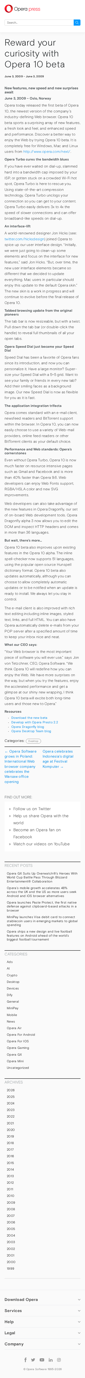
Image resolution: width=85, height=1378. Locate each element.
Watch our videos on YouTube (41, 843)
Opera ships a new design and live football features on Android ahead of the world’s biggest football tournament (39, 935)
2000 (11, 1262)
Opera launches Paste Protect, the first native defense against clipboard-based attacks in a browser (42, 906)
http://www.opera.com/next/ (46, 151)
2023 (11, 1110)
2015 (10, 1163)
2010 (10, 1196)
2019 (10, 1136)
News (11, 1021)
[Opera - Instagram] (59, 1360)
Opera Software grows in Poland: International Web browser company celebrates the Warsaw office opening (20, 766)
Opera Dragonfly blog (27, 727)
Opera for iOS (18, 1041)
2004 (11, 1235)
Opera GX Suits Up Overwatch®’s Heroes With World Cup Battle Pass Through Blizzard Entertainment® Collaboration (42, 877)
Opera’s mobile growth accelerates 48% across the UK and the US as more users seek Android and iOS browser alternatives (42, 892)
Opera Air (14, 1028)
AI (8, 968)
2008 (11, 1209)
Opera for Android (21, 1034)
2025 (11, 1097)
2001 (10, 1255)
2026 (11, 1090)
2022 (11, 1116)
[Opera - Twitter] (33, 1360)
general (13, 1001)
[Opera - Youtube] (41, 1360)
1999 (10, 1268)
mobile (12, 1015)
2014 (10, 1169)
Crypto (12, 975)
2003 (11, 1242)
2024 (10, 1103)
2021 (10, 1123)
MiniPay (12, 1008)
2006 (11, 1222)
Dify (9, 995)
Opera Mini (15, 1061)
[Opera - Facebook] (25, 1359)
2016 (10, 1156)
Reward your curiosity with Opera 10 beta (35, 53)
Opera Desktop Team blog (31, 731)
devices (13, 988)
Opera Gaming (18, 1048)
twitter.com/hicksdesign (24, 239)
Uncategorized (18, 1067)
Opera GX (14, 1054)
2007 (11, 1216)
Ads (10, 962)
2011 (10, 1189)
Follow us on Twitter (32, 808)
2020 (11, 1130)
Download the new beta (29, 717)
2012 (10, 1182)
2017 (10, 1149)
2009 (11, 1202)
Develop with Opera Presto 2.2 (34, 722)
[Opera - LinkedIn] (50, 1360)
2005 (11, 1229)
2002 (11, 1249)
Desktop (33, 741)
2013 (10, 1176)
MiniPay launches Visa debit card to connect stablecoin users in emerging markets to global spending (42, 921)
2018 (10, 1143)
